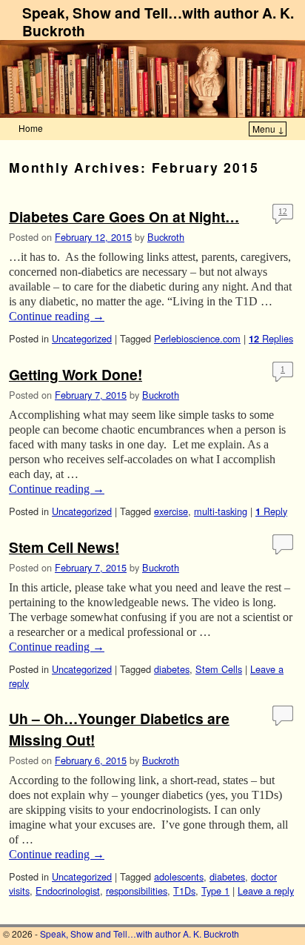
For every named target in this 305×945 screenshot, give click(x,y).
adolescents (179, 876)
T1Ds (184, 890)
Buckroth (165, 237)
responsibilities (136, 890)
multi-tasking (220, 511)
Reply (271, 511)
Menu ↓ (268, 128)
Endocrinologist (68, 890)
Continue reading (56, 316)
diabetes (172, 669)
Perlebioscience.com (197, 338)
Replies (271, 338)
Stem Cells (218, 669)
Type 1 (215, 890)
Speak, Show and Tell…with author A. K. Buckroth (158, 21)
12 (282, 211)
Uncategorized (82, 338)
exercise (171, 511)
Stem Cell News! (64, 547)
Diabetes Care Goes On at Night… (124, 216)
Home (31, 128)
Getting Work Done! (75, 374)
